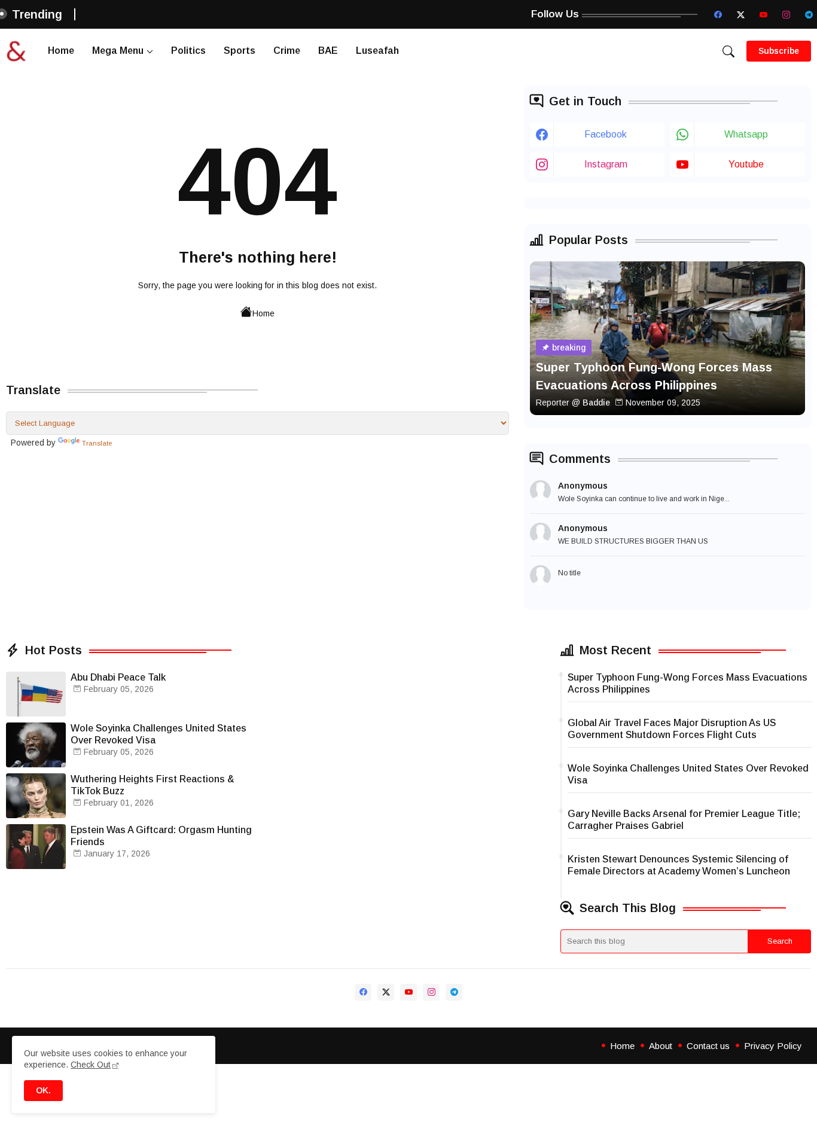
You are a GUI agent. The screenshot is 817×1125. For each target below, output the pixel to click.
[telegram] (808, 14)
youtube (746, 164)
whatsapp (746, 134)
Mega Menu (118, 50)
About (660, 1046)
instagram (605, 164)
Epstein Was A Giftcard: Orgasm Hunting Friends (161, 836)
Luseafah (377, 50)
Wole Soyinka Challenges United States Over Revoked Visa (158, 734)
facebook (605, 134)
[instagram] (786, 14)
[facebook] (717, 14)
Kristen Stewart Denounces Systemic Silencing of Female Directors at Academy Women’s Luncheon (679, 865)
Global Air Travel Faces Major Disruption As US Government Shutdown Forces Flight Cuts (672, 729)
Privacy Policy (773, 1046)
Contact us (708, 1046)
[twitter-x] (740, 14)
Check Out (91, 1064)
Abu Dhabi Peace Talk (118, 677)
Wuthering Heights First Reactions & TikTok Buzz (152, 785)
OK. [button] (43, 1090)
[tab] (61, 51)
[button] (728, 51)
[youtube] (763, 14)
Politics (188, 50)
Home (61, 50)
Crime (286, 50)
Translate (97, 443)
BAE (328, 50)
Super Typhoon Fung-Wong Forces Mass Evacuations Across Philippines (687, 683)
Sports (239, 50)
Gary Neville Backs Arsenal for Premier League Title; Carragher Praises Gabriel (684, 820)
